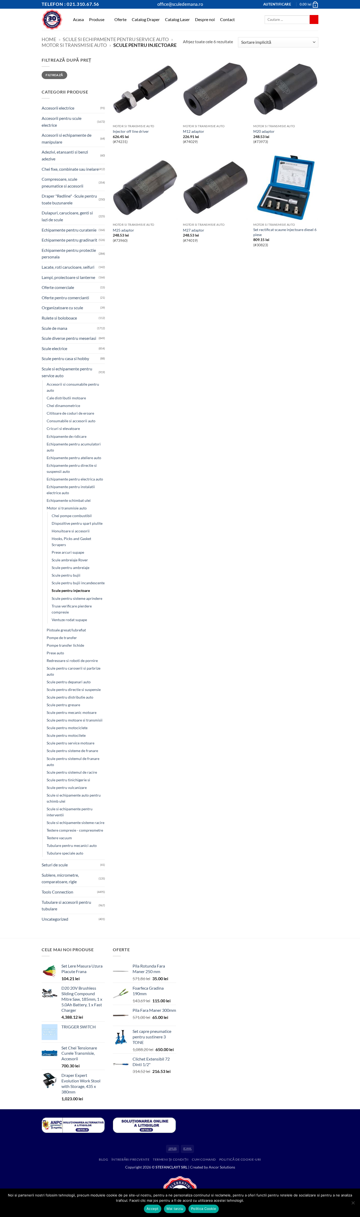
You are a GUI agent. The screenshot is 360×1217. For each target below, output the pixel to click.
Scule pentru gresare (63, 705)
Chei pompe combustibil (72, 515)
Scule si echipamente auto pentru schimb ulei (74, 798)
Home (49, 39)
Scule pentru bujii (66, 575)
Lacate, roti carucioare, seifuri (68, 266)
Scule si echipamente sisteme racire (75, 822)
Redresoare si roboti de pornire (72, 660)
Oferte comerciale (58, 287)
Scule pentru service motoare (70, 743)
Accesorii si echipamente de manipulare (66, 138)
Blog (103, 1159)
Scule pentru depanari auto (69, 682)
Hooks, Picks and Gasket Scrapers (71, 541)
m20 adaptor (264, 131)
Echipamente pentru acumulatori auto (74, 447)
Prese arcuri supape (68, 552)
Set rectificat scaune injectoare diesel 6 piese (285, 232)
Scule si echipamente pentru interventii (70, 812)
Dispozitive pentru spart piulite (77, 523)
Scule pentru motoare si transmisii (75, 720)
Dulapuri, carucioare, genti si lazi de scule (67, 216)
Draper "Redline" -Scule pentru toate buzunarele (69, 199)
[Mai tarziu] (353, 1204)
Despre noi (205, 19)
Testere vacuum (59, 838)
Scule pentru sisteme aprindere (77, 598)
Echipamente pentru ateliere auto (74, 457)
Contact (227, 19)
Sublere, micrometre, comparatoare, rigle (60, 878)
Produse (96, 19)
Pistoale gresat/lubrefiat (66, 630)
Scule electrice (54, 348)
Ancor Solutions (222, 1167)
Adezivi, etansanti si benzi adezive (65, 155)
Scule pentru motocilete (66, 735)
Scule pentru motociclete (67, 727)
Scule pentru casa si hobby (65, 358)
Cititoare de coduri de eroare (70, 413)
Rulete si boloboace (59, 317)
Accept (153, 1208)
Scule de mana (54, 328)
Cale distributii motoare (66, 398)
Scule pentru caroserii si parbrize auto (73, 671)
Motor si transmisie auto (74, 45)
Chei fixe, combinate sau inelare (70, 168)
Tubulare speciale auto (65, 853)
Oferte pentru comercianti (65, 297)
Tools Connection (57, 891)
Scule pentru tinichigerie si (68, 780)
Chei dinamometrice (63, 405)
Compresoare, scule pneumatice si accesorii (62, 182)
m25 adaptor (123, 230)
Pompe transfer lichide (65, 645)
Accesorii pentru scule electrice (61, 121)
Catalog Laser (177, 19)
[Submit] (314, 19)
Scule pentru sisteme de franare (72, 750)
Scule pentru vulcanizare (67, 787)
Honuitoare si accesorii (71, 531)
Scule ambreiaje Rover (70, 560)
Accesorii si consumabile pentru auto (73, 387)
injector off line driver (131, 131)
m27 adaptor (193, 230)
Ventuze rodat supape (69, 619)
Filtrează (54, 75)
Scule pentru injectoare (71, 590)
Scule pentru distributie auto (70, 697)
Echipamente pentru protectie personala (69, 253)
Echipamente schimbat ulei (69, 500)
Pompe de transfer (62, 637)
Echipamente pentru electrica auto (75, 479)
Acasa (78, 19)
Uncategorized (55, 918)
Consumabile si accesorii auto (71, 421)
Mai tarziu (175, 1208)
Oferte (120, 19)
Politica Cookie (203, 1208)
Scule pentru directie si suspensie (74, 689)
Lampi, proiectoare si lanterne (68, 277)
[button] (277, 4)
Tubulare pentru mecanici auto (72, 845)
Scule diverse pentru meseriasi (69, 338)
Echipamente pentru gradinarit (69, 239)
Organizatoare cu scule (62, 307)
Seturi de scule (55, 864)
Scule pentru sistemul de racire (72, 772)
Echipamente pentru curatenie (69, 229)
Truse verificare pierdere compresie (72, 609)
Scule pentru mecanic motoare (71, 712)
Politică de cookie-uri (240, 1159)
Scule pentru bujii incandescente (78, 583)
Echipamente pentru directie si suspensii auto (72, 468)
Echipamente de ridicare (66, 436)
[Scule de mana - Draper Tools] (52, 19)
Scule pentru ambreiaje (70, 567)
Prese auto (55, 653)
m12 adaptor (193, 131)
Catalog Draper (146, 19)
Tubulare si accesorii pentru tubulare (66, 905)
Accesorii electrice (58, 107)
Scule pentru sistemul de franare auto (73, 761)
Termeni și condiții (171, 1159)
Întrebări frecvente (130, 1159)
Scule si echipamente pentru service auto (116, 39)
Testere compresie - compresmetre (75, 830)
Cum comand (204, 1159)
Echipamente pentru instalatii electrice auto (71, 489)
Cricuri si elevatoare (63, 428)
